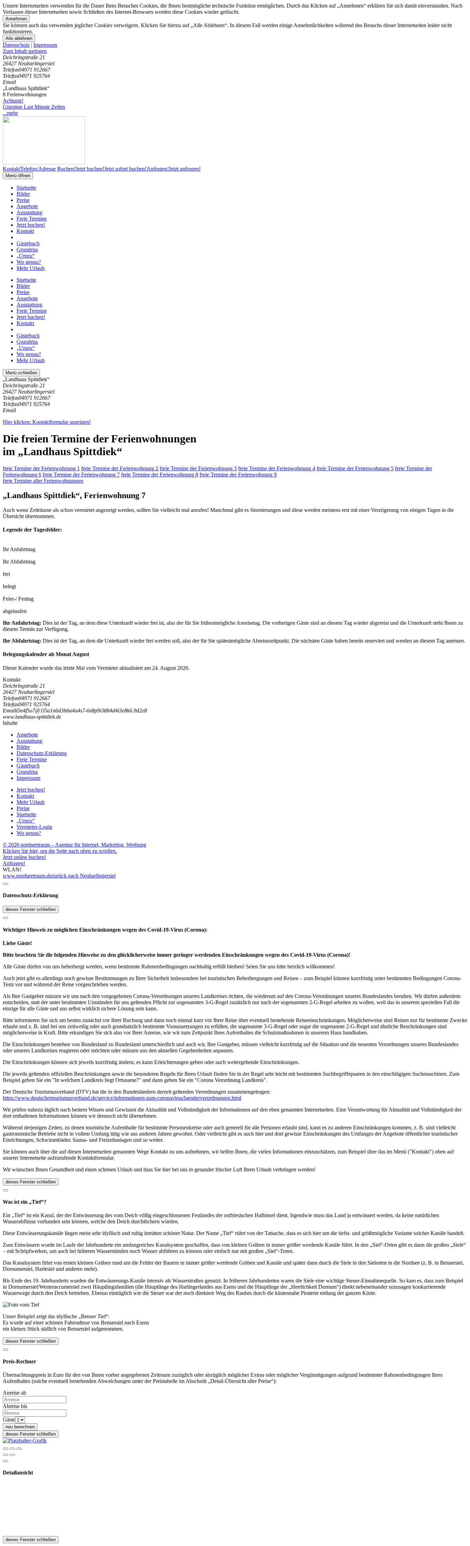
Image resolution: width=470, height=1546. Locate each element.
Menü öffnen (18, 175)
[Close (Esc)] (5, 1449)
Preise (23, 200)
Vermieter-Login (34, 827)
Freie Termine (32, 219)
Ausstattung (29, 212)
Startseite (26, 188)
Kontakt (25, 231)
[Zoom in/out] (19, 1449)
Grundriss (27, 250)
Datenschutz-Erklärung (42, 753)
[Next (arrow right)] (12, 1455)
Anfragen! (14, 863)
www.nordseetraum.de (27, 876)
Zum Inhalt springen (25, 51)
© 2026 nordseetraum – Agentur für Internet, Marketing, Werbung (74, 845)
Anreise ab (14, 1393)
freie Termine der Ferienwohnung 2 (119, 468)
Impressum (45, 45)
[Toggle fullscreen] (12, 1449)
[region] (235, 51)
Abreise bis (15, 1406)
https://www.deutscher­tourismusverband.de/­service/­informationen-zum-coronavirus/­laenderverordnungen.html (122, 1098)
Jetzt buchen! (31, 225)
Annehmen (16, 18)
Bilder (23, 194)
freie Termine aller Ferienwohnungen (43, 481)
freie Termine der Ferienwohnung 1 (41, 468)
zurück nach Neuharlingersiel (84, 876)
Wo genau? (29, 262)
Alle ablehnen (19, 38)
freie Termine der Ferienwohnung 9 (238, 474)
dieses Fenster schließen (31, 909)
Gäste (9, 1419)
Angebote (27, 206)
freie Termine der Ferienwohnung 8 (159, 474)
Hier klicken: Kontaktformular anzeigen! (47, 422)
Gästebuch (28, 243)
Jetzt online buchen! (24, 857)
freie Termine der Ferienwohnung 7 (81, 474)
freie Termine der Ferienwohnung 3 (198, 468)
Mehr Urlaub (31, 268)
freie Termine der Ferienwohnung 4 (276, 468)
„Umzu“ (26, 256)
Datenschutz (16, 45)
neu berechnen (20, 1426)
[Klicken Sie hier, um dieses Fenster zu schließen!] (5, 884)
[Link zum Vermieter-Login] (25, 1440)
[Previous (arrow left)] (5, 1455)
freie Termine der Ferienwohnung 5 (355, 468)
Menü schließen (21, 372)
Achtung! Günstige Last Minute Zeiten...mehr (34, 107)
